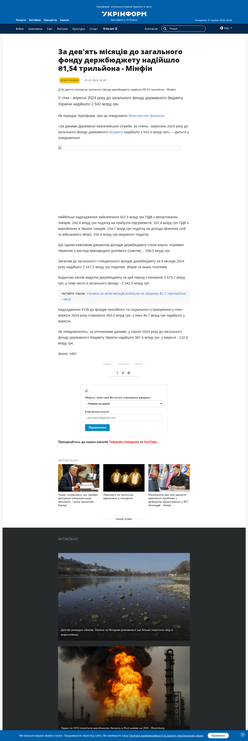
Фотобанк (35, 20)
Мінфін (139, 364)
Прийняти (218, 735)
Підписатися (97, 427)
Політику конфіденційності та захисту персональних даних (166, 735)
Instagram (131, 442)
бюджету (116, 132)
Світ (50, 29)
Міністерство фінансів (146, 116)
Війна (20, 29)
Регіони (62, 29)
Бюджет (107, 364)
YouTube (150, 442)
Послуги (21, 20)
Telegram (116, 442)
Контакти (151, 29)
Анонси (64, 20)
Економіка (35, 29)
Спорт (94, 29)
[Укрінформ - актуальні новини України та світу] (124, 13)
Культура (78, 29)
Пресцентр (50, 20)
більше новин (124, 519)
